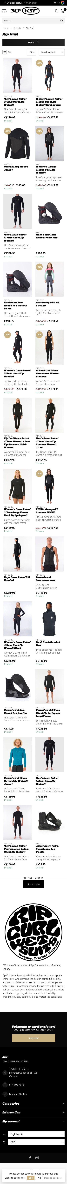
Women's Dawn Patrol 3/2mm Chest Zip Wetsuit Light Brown (49, 101)
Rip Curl (30, 28)
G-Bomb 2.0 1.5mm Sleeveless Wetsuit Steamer (48, 373)
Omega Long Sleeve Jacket (16, 168)
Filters (31, 42)
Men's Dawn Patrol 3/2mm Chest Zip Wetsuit (15, 101)
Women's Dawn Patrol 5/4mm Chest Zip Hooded (17, 373)
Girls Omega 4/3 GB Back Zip (47, 304)
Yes (31, 1177)
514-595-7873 (16, 1084)
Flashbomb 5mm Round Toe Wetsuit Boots (15, 305)
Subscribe (33, 1038)
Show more (33, 884)
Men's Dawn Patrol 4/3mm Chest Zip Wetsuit (15, 237)
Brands (17, 28)
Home (5, 28)
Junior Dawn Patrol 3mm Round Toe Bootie (47, 848)
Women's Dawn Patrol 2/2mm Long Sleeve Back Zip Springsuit (17, 512)
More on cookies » (53, 1177)
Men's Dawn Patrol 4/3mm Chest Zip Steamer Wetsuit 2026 (47, 443)
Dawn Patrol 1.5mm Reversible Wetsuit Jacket (16, 781)
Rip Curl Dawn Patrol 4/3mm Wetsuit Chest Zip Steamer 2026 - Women (17, 443)
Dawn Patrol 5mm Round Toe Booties (15, 711)
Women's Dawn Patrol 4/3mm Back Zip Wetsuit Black (17, 645)
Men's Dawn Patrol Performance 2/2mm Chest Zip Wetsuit (16, 848)
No (39, 1177)
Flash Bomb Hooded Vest (48, 644)
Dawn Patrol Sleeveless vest (45, 579)
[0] (63, 11)
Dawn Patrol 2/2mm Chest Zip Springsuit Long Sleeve (48, 713)
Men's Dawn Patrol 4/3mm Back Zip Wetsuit (47, 781)
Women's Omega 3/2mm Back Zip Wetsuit (46, 169)
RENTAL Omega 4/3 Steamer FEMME (47, 511)
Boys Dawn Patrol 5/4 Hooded (17, 579)
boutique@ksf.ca (18, 1094)
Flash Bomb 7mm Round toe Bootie (47, 236)
